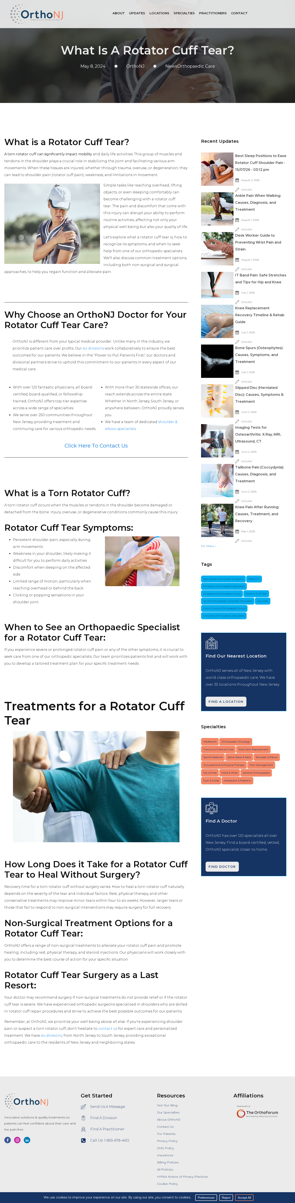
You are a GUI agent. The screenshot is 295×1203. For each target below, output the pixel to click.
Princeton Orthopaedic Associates (224, 586)
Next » (212, 546)
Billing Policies (168, 1162)
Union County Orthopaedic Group (224, 608)
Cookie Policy (167, 1184)
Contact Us (165, 1127)
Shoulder (262, 601)
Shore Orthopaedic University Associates (227, 601)
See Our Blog (167, 1105)
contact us (107, 1029)
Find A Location (226, 702)
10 (207, 546)
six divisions (93, 348)
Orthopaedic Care (196, 66)
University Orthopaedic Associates (223, 615)
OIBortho (254, 579)
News (171, 66)
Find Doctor (222, 867)
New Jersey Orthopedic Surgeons (223, 579)
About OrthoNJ (168, 1119)
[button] (159, 14)
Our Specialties (168, 1112)
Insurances (165, 1155)
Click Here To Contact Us (96, 446)
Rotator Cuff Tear (256, 593)
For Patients (166, 1134)
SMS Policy (165, 1148)
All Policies (165, 1169)
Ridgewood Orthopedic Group (222, 593)
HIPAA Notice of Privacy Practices (182, 1177)
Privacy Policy (167, 1141)
